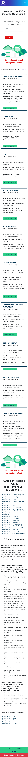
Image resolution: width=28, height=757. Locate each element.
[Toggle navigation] (24, 3)
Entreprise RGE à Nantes (9, 723)
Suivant (9, 37)
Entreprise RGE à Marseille (10, 718)
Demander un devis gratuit (14, 755)
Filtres (24, 69)
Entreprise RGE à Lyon (9, 722)
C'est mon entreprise (10, 108)
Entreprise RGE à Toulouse (10, 720)
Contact (19, 748)
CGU (8, 748)
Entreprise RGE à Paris (9, 716)
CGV (14, 748)
